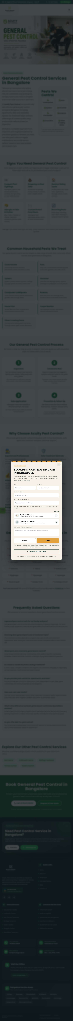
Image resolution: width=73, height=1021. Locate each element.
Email (19, 492)
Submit (48, 540)
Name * (16, 484)
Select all (56, 511)
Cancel (25, 540)
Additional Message (23, 527)
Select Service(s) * (20, 511)
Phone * (39, 484)
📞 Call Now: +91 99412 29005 (36, 552)
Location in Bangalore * (21, 499)
